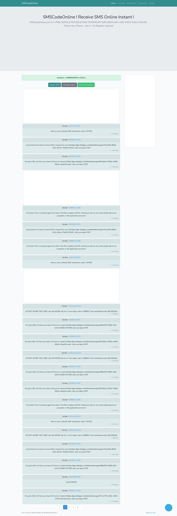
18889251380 (75, 208)
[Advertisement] (88, 46)
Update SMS (54, 85)
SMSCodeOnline (30, 3)
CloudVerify (142, 3)
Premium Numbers (86, 85)
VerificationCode (74, 306)
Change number (69, 85)
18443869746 (75, 477)
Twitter (151, 3)
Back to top (150, 512)
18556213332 (75, 139)
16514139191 (75, 126)
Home (114, 3)
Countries (121, 3)
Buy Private (131, 3)
